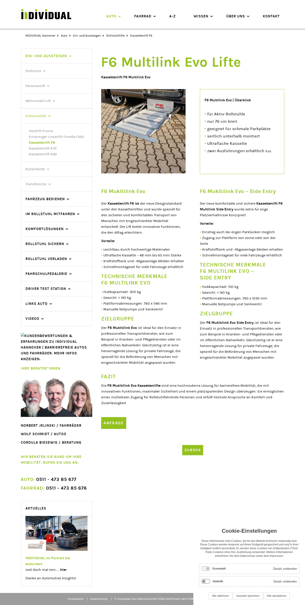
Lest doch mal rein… (46, 570)
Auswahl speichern (247, 595)
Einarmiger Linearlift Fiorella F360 (56, 137)
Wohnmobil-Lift (38, 101)
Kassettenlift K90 (43, 154)
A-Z (172, 16)
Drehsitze (33, 71)
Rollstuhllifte (115, 35)
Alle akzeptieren (276, 595)
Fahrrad (142, 16)
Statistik (218, 581)
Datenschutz (99, 599)
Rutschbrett (35, 169)
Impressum (76, 599)
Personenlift (35, 86)
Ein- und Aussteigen (87, 35)
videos (32, 318)
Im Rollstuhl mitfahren (50, 214)
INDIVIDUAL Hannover (40, 35)
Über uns (235, 16)
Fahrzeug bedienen (45, 199)
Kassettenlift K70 (43, 148)
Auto (111, 16)
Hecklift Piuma (41, 131)
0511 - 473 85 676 (54, 488)
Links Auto (36, 303)
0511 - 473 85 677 (48, 479)
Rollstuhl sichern (44, 244)
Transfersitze (35, 184)
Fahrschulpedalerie (46, 274)
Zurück (192, 450)
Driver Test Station (45, 289)
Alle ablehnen (220, 595)
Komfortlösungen (44, 229)
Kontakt (271, 16)
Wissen (201, 16)
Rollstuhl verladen (46, 259)
